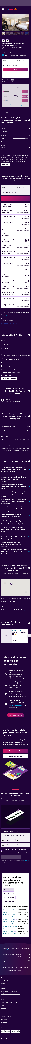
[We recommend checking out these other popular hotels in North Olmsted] (29, 623)
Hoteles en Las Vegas (9, 914)
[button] (3, 9)
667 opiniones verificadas (18, 55)
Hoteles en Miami (8, 917)
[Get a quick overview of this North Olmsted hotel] (29, 120)
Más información (7, 315)
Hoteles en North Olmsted (14, 970)
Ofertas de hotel (6, 967)
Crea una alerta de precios (16, 705)
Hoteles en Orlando (8, 919)
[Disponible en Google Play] (5, 1031)
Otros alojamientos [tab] (9, 893)
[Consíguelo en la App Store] (15, 1031)
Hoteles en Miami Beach (9, 924)
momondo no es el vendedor (12, 954)
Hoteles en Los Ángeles (9, 933)
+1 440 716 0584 (7, 52)
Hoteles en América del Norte (19, 967)
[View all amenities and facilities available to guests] (29, 335)
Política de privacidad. (14, 862)
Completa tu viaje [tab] (9, 901)
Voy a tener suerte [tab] (9, 897)
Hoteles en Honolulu (9, 912)
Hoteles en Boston (8, 931)
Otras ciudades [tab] (8, 889)
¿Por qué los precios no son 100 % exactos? (13, 960)
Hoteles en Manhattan (9, 921)
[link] (15, 715)
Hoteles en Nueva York (9, 909)
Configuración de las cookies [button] (9, 323)
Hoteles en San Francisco (10, 926)
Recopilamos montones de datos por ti (14, 957)
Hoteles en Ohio (22, 968)
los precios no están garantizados (15, 949)
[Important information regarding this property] (29, 416)
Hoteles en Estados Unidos (9, 968)
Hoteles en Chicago (8, 928)
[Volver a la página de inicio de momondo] (11, 9)
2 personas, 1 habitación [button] (10, 65)
